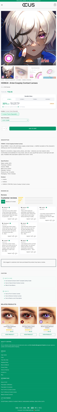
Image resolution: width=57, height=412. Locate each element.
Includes (3, 111)
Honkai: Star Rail (26, 79)
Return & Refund (5, 364)
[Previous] (4, 38)
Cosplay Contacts (10, 79)
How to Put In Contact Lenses (12, 293)
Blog (2, 374)
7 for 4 (35, 99)
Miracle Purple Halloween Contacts (47, 327)
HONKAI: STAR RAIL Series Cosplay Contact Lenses (16, 184)
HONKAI (5, 181)
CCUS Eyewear (7, 87)
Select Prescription (5, 117)
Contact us (3, 372)
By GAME (19, 79)
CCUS (2, 79)
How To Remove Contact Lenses (9, 392)
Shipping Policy (4, 362)
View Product (9, 334)
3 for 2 (9, 99)
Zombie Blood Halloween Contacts (10, 327)
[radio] (10, 114)
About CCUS (4, 382)
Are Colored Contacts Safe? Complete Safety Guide (18, 280)
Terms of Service (5, 369)
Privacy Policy (4, 367)
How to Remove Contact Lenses (13, 296)
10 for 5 (48, 99)
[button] (2, 5)
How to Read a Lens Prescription (13, 298)
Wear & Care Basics (10, 285)
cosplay (5, 179)
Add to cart (32, 128)
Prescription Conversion (6, 387)
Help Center (4, 355)
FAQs (2, 357)
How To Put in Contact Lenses (8, 389)
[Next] (53, 38)
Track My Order (4, 359)
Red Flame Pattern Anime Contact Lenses (28, 327)
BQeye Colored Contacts (7, 394)
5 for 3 (22, 99)
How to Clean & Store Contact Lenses (14, 283)
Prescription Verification (6, 384)
